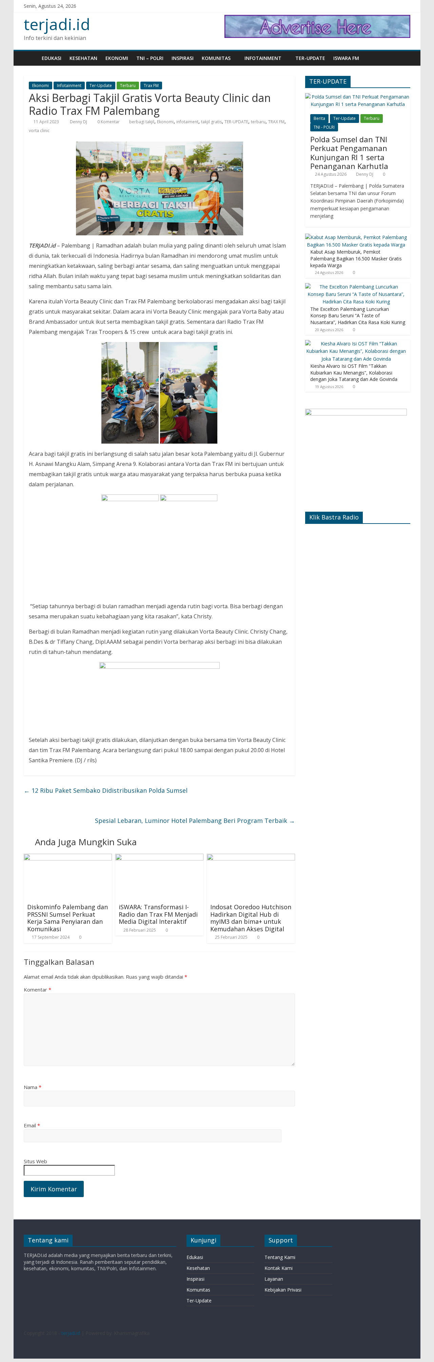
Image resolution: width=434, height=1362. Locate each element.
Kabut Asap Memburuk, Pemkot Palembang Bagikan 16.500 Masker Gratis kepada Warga (356, 258)
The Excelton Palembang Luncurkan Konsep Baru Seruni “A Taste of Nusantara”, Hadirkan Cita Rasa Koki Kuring (357, 315)
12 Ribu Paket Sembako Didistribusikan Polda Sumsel (106, 790)
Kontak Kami (278, 1268)
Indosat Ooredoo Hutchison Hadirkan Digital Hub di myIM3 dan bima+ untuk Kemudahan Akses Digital (250, 918)
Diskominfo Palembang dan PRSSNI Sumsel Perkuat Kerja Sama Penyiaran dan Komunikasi (67, 918)
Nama (32, 1087)
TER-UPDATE (236, 122)
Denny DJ (79, 122)
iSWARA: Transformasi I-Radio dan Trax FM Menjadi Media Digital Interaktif (158, 914)
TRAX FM (276, 122)
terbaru (258, 122)
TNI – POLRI (149, 58)
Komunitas (216, 58)
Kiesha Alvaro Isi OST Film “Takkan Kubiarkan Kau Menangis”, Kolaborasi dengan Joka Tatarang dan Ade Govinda (353, 372)
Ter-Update (310, 58)
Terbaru (128, 85)
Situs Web (35, 1161)
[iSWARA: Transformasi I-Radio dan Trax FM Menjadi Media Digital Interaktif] (159, 857)
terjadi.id (57, 24)
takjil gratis (211, 122)
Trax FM (151, 85)
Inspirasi (183, 58)
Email (32, 1125)
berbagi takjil (141, 122)
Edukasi (51, 58)
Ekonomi (116, 58)
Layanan (273, 1279)
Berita (319, 118)
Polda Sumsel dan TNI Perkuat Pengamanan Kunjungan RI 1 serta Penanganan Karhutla (349, 152)
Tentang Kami (279, 1257)
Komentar (37, 989)
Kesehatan (83, 58)
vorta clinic (39, 130)
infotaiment (187, 122)
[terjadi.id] (31, 58)
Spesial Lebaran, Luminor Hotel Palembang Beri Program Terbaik (195, 820)
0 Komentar (108, 122)
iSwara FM (346, 58)
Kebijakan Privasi (282, 1289)
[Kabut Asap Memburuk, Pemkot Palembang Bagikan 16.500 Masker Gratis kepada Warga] (356, 237)
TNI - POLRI (324, 127)
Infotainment (262, 58)
